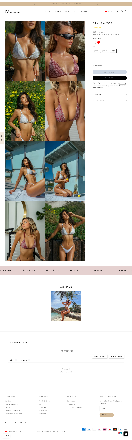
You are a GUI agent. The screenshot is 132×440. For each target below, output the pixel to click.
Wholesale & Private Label (13, 414)
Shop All (48, 11)
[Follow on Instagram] (11, 423)
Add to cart (109, 72)
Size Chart (42, 407)
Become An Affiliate (11, 404)
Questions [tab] (24, 360)
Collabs (7, 407)
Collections (70, 11)
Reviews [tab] (11, 360)
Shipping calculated (108, 34)
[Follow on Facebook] (6, 423)
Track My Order (44, 401)
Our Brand (83, 11)
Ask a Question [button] (100, 356)
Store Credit (43, 411)
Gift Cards (42, 414)
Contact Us (71, 401)
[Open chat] (125, 433)
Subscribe (106, 415)
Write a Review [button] (117, 356)
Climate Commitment (12, 411)
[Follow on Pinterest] (16, 423)
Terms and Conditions (74, 407)
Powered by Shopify (59, 431)
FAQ (40, 404)
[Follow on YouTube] (21, 423)
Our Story (8, 401)
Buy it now (109, 78)
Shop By (58, 11)
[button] (97, 65)
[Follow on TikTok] (26, 423)
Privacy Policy (71, 404)
